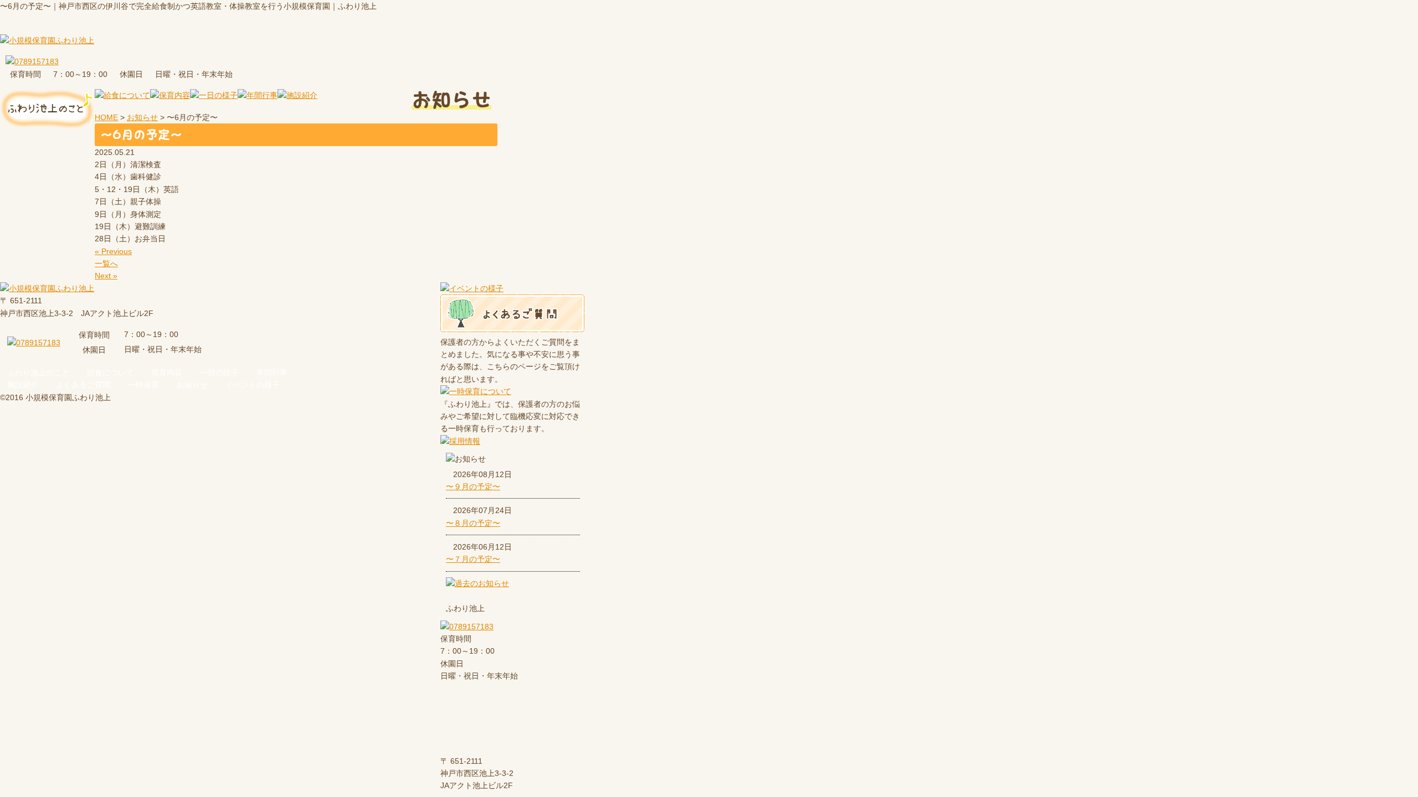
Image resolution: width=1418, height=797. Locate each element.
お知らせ (192, 384)
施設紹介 (22, 384)
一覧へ (106, 263)
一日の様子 (219, 372)
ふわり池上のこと (38, 372)
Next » (106, 275)
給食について (110, 372)
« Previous (113, 251)
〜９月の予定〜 (473, 486)
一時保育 (143, 384)
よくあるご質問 (83, 384)
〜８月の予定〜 (473, 523)
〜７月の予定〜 (473, 559)
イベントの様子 (252, 384)
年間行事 (271, 372)
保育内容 (166, 372)
